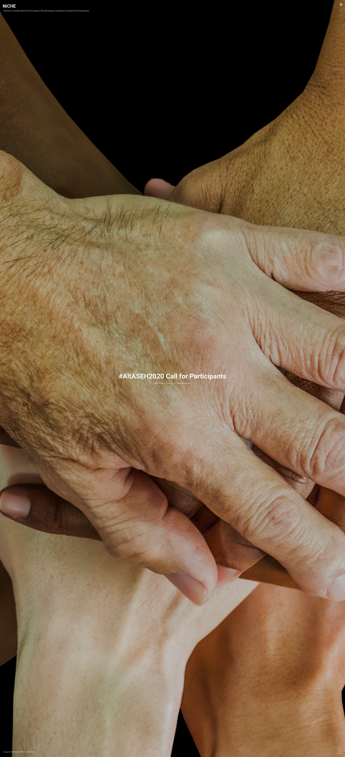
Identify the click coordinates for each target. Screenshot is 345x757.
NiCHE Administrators (184, 383)
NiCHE (9, 6)
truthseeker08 (17, 752)
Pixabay (31, 752)
